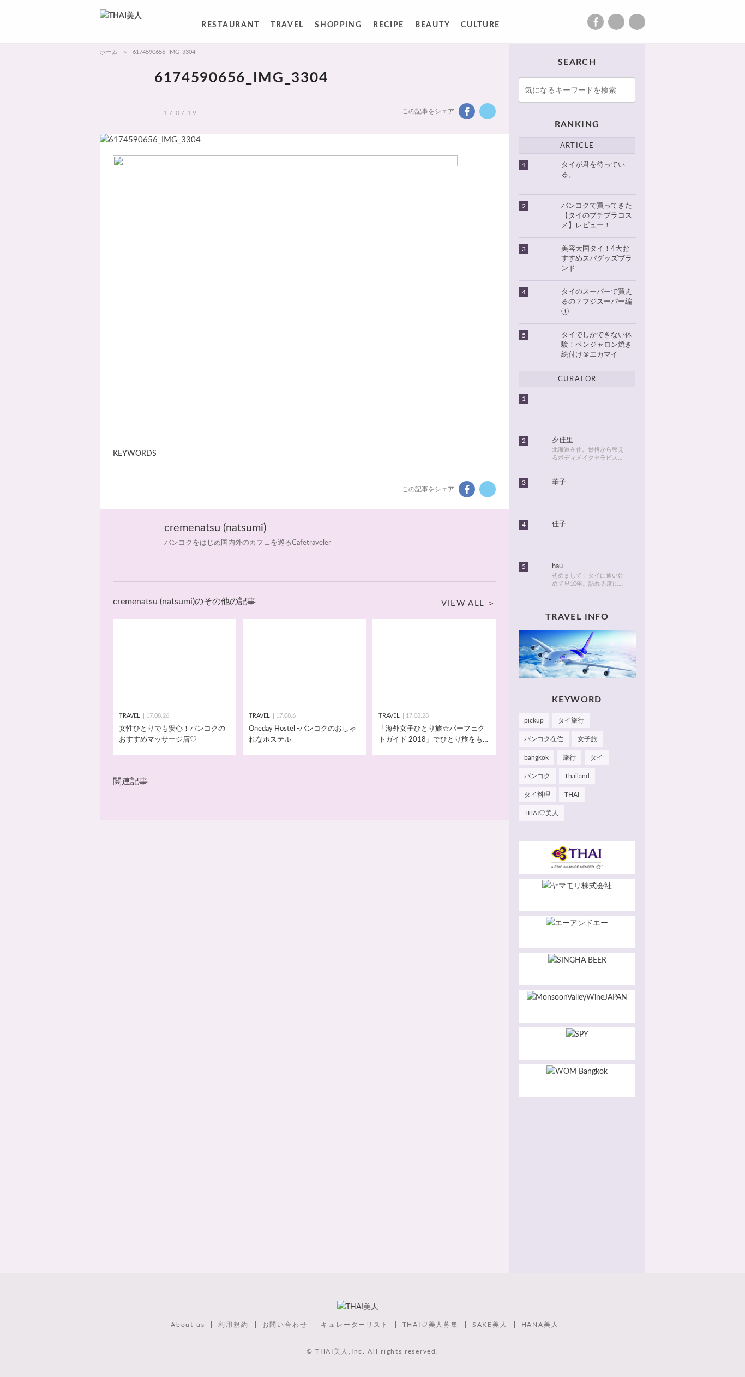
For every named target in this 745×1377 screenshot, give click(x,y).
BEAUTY (432, 27)
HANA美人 (540, 1324)
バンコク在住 (543, 739)
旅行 (569, 757)
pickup (534, 720)
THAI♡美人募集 (430, 1324)
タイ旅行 (571, 720)
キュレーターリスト (354, 1324)
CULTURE (480, 27)
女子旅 (587, 739)
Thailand (577, 776)
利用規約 (233, 1324)
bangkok (536, 757)
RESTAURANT (230, 27)
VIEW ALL (462, 603)
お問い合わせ (285, 1324)
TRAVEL (287, 27)
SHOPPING (338, 27)
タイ (596, 757)
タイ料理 (537, 794)
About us (188, 1324)
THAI (571, 794)
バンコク (537, 776)
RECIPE (388, 27)
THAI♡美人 (541, 813)
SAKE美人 (490, 1324)
